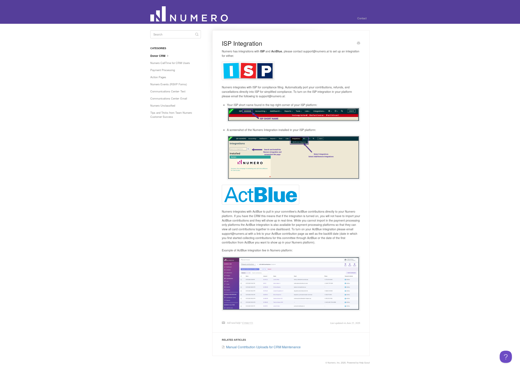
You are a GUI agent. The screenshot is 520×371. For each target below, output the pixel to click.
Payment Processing (162, 70)
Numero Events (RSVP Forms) (168, 84)
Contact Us (247, 322)
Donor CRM (158, 56)
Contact (362, 18)
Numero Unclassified (162, 105)
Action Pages (158, 77)
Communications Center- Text (167, 91)
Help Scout (364, 362)
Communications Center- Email (168, 98)
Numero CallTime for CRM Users (170, 63)
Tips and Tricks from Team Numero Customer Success (171, 115)
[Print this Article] (358, 43)
